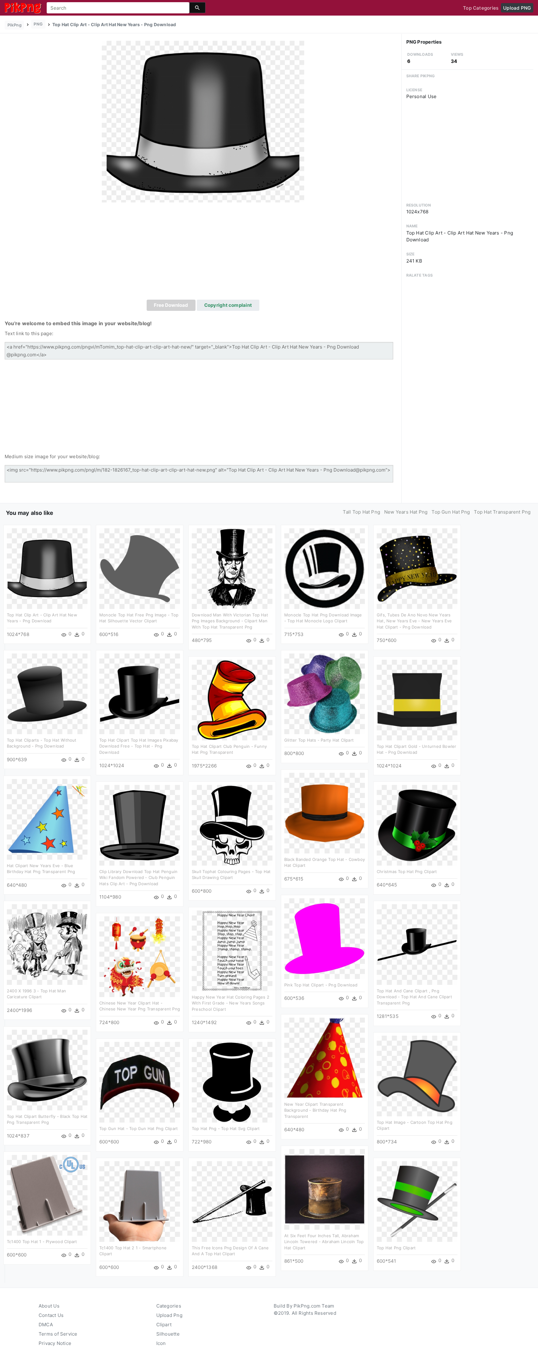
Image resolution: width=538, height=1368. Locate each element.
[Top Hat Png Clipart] (417, 1201)
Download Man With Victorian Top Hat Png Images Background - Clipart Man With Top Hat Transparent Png (230, 620)
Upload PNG (517, 8)
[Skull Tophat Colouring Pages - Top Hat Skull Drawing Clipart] (232, 825)
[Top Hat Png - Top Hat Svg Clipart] (232, 1082)
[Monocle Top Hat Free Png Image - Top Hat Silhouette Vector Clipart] (139, 568)
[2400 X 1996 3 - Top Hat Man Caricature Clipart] (47, 944)
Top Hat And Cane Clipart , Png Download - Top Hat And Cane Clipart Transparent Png (414, 996)
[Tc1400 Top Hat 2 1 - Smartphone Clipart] (139, 1201)
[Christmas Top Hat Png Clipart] (417, 825)
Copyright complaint (228, 305)
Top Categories (480, 8)
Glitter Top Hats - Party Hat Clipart (319, 740)
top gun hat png (451, 512)
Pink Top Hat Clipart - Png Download (320, 984)
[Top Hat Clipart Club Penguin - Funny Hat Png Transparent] (232, 699)
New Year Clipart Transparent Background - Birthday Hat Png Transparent (315, 1110)
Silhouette (168, 1334)
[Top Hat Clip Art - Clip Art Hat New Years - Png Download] (203, 121)
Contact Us (51, 1315)
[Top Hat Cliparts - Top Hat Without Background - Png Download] (47, 693)
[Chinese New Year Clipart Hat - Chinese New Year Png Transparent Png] (139, 956)
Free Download (171, 305)
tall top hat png (361, 512)
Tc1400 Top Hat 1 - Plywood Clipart (42, 1241)
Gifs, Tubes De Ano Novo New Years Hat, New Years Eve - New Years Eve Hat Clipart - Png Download (414, 620)
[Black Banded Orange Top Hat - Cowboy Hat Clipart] (324, 812)
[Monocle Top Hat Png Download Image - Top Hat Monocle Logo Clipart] (324, 568)
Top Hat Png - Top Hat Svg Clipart (226, 1128)
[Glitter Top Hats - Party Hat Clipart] (324, 693)
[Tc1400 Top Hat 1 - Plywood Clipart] (47, 1195)
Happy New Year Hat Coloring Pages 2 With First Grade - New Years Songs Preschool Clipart (230, 1003)
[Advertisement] (203, 253)
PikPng (14, 24)
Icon (161, 1343)
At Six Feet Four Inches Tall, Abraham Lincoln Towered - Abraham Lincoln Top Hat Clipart (324, 1241)
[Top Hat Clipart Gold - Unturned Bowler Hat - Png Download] (417, 699)
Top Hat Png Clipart (396, 1247)
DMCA (46, 1325)
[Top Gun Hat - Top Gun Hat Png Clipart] (139, 1082)
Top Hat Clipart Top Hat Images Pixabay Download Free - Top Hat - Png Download (138, 746)
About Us (49, 1306)
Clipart (164, 1325)
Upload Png (169, 1315)
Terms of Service (58, 1334)
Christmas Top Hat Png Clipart (407, 871)
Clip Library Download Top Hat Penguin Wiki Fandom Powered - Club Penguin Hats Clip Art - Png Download (138, 877)
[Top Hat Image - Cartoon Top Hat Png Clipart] (417, 1075)
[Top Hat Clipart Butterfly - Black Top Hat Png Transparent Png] (47, 1069)
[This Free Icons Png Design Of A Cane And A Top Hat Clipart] (232, 1201)
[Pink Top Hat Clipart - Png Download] (324, 938)
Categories (168, 1306)
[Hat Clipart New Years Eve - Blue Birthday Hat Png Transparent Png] (47, 819)
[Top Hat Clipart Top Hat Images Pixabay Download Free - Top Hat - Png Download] (139, 693)
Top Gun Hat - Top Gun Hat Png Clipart (138, 1128)
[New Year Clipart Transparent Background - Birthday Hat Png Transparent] (324, 1057)
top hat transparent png (502, 512)
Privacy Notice (55, 1343)
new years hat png (406, 512)
